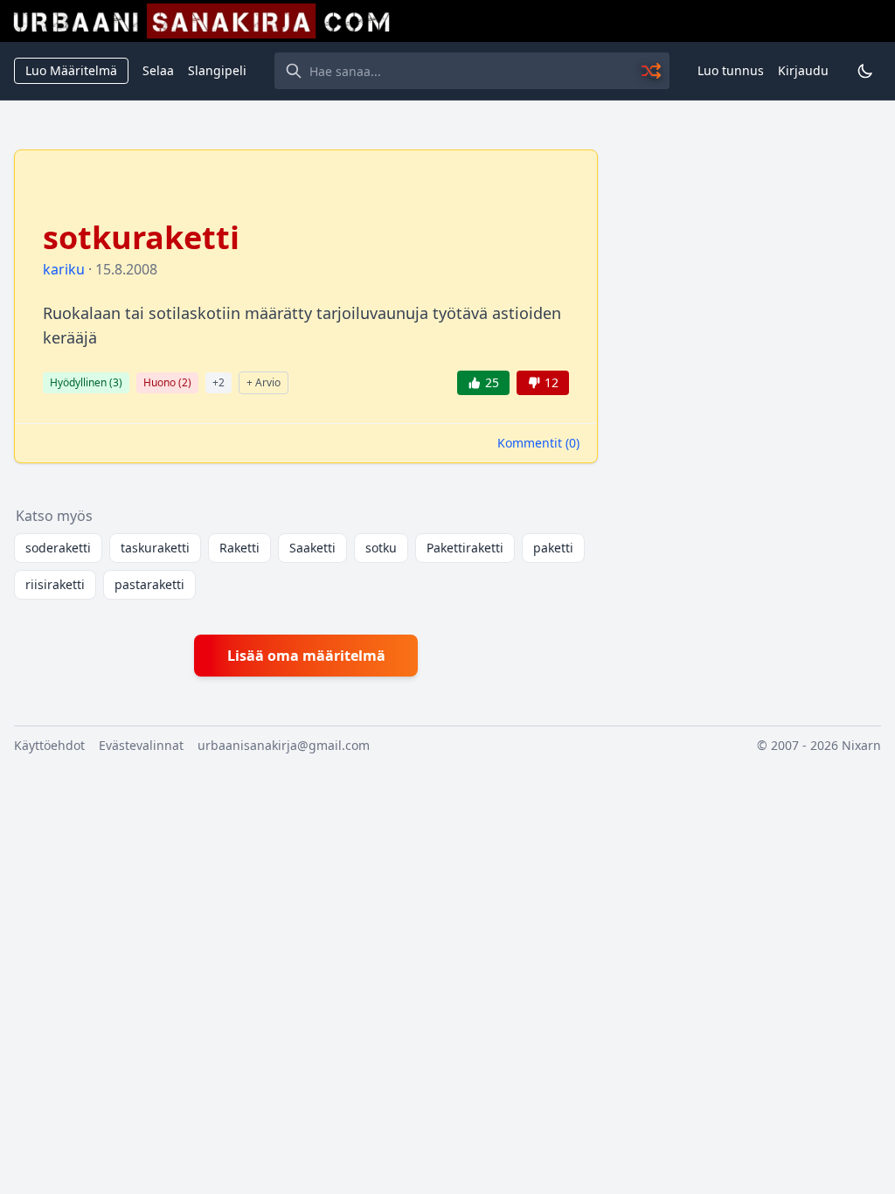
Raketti (239, 547)
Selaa (158, 70)
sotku (381, 547)
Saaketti (312, 547)
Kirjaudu (803, 70)
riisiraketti (55, 584)
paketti (553, 547)
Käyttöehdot (49, 745)
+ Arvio (263, 382)
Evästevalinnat (141, 745)
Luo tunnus (730, 70)
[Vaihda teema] (865, 71)
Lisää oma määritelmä (306, 655)
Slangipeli (217, 70)
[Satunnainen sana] (652, 70)
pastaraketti (149, 584)
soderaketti (58, 547)
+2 (218, 382)
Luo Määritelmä (71, 70)
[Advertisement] (750, 258)
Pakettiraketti (465, 547)
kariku (64, 269)
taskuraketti (155, 547)
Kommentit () (538, 442)
